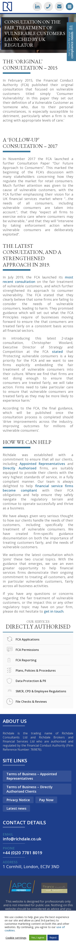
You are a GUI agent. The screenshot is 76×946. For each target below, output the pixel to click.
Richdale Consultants (7, 6)
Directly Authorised (19, 468)
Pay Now (46, 800)
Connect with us (37, 6)
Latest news (16, 808)
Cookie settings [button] (16, 937)
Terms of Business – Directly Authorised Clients (29, 789)
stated (57, 351)
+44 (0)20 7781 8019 (48, 6)
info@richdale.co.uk (59, 6)
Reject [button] (53, 937)
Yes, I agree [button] (37, 937)
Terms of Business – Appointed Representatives (31, 776)
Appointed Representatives (42, 463)
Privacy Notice (18, 800)
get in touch (53, 611)
